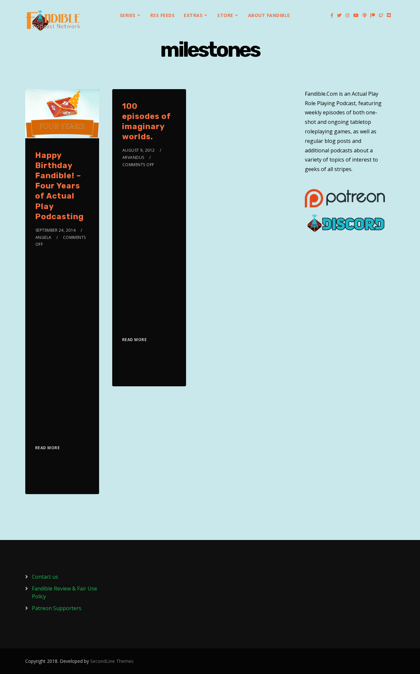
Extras (193, 15)
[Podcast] (364, 15)
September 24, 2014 (55, 230)
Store (225, 15)
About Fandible (269, 15)
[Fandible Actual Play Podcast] (53, 20)
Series (128, 15)
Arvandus (133, 157)
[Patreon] (372, 15)
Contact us (45, 576)
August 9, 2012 (138, 150)
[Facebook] (332, 15)
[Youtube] (356, 15)
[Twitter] (339, 15)
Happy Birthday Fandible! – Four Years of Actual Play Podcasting (59, 186)
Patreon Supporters (56, 608)
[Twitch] (381, 15)
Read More (47, 448)
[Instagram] (347, 15)
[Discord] (389, 15)
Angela (43, 237)
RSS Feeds (162, 15)
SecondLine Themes (112, 661)
